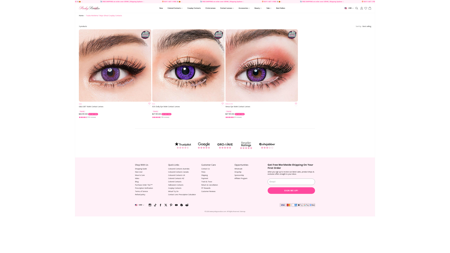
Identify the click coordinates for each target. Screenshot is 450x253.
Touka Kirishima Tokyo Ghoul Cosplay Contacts (104, 15)
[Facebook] (160, 205)
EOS (153, 104)
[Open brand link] (183, 145)
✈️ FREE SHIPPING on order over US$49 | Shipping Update (293, 1)
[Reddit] (187, 205)
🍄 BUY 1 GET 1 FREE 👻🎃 (343, 1)
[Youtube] (176, 205)
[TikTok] (155, 205)
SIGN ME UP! (291, 190)
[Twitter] (166, 205)
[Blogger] (181, 205)
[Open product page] (115, 65)
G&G (80, 104)
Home (81, 15)
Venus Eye (229, 104)
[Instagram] (150, 205)
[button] (356, 8)
